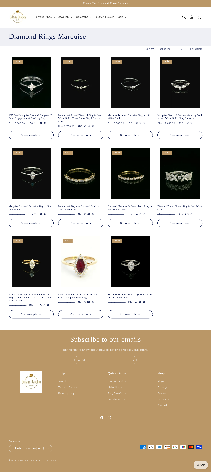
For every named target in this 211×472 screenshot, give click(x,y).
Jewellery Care (116, 399)
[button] (43, 17)
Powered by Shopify (46, 460)
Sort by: (150, 49)
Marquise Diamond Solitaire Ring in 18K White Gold (129, 117)
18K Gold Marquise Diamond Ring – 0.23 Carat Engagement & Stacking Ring (30, 117)
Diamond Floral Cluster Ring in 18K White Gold (179, 208)
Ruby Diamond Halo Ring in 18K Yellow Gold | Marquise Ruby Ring (79, 296)
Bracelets (163, 399)
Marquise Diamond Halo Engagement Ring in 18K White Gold (130, 296)
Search (62, 381)
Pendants (163, 393)
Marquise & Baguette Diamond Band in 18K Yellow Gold (78, 208)
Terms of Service (67, 387)
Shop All (162, 405)
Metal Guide (115, 387)
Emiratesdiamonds (26, 460)
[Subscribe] (132, 360)
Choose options (31, 135)
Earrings (162, 387)
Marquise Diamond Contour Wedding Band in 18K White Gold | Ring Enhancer (179, 117)
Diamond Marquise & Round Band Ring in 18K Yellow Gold (130, 208)
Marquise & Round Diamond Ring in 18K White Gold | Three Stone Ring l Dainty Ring (79, 118)
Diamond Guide (117, 381)
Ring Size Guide (117, 393)
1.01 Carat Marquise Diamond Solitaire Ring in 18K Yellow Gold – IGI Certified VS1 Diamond (30, 297)
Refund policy (66, 393)
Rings (160, 381)
